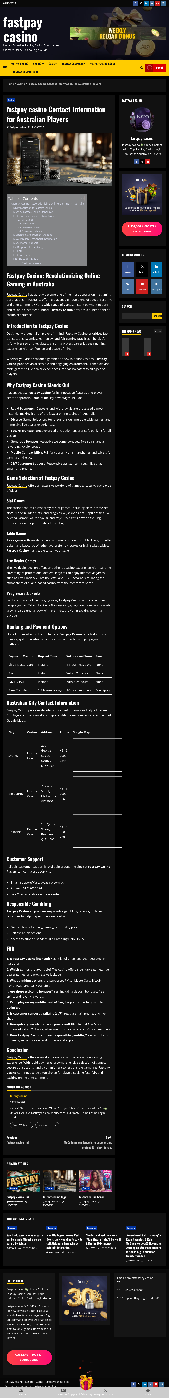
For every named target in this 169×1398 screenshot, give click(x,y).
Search (127, 306)
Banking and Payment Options (34, 234)
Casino (37, 64)
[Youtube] (147, 161)
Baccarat (12, 1228)
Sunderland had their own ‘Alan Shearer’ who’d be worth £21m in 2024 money (103, 1239)
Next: (88, 1142)
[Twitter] (142, 161)
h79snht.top (15, 1248)
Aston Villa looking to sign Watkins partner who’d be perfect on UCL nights (147, 347)
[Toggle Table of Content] (80, 198)
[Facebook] (136, 161)
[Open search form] (141, 68)
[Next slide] (160, 331)
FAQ (19, 251)
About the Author (28, 259)
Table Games (28, 223)
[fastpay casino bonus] (95, 1181)
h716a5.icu (133, 1260)
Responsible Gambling (30, 247)
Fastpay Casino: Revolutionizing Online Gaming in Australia (47, 203)
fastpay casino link (18, 1197)
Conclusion (23, 255)
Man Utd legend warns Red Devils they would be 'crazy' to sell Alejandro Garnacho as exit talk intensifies (64, 1241)
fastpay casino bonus (102, 64)
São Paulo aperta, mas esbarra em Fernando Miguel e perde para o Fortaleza (25, 1239)
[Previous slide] (156, 331)
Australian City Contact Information (37, 238)
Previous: (18, 1140)
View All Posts (47, 1125)
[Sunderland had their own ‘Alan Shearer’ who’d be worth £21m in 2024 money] (104, 1228)
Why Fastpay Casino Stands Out (35, 211)
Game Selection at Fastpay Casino (36, 215)
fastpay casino (22, 29)
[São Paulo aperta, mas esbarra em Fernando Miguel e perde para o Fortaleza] (25, 1228)
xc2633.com (54, 1252)
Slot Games (27, 219)
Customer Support (27, 242)
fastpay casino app (73, 64)
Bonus (159, 68)
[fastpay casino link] (23, 1181)
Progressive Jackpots (32, 230)
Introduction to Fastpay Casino (34, 207)
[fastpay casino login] (59, 1181)
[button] (5, 67)
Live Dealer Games (31, 227)
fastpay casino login (25, 72)
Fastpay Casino (17, 294)
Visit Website (21, 1125)
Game (52, 64)
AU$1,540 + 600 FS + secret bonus (142, 229)
